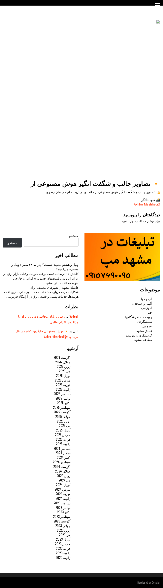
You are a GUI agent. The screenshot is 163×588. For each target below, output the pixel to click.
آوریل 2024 (63, 484)
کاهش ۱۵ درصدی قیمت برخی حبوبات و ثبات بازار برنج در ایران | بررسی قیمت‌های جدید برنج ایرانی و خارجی (41, 276)
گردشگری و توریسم (139, 335)
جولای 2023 (63, 525)
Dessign (156, 582)
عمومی (147, 326)
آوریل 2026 (63, 375)
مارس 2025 (63, 434)
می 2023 (65, 534)
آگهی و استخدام (142, 303)
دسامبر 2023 (62, 503)
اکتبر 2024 (64, 457)
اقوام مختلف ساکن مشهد (62, 282)
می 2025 (65, 425)
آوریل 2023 (63, 539)
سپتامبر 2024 (62, 462)
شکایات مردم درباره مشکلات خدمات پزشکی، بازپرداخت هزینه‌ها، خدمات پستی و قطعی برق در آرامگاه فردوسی (41, 294)
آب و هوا (146, 298)
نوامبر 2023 (63, 507)
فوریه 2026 (63, 384)
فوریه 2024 (63, 493)
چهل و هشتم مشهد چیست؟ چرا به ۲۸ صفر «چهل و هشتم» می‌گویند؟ (45, 266)
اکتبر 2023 (64, 512)
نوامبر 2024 (63, 452)
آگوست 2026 (62, 357)
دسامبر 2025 (62, 393)
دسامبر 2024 (62, 448)
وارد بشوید (127, 221)
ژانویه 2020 (63, 557)
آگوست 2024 (62, 466)
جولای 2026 (63, 362)
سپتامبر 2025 (62, 407)
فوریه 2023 (63, 548)
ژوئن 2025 (64, 421)
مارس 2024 (63, 489)
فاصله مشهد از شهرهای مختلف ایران (54, 287)
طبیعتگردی (144, 321)
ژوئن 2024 (64, 475)
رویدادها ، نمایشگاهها (138, 316)
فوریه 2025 (63, 439)
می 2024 (65, 480)
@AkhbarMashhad (147, 204)
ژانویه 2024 (63, 498)
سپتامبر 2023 (62, 516)
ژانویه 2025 (63, 443)
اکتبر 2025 (64, 402)
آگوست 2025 (62, 412)
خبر (149, 312)
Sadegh (74, 316)
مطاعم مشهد (143, 339)
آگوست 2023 (62, 521)
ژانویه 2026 (63, 389)
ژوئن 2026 (64, 366)
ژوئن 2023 (64, 530)
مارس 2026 (63, 380)
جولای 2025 (63, 416)
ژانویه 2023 (63, 553)
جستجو (74, 235)
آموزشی (146, 307)
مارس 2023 (63, 543)
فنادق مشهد (144, 330)
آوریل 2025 (63, 430)
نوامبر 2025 (63, 398)
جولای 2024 (63, 471)
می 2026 (65, 371)
